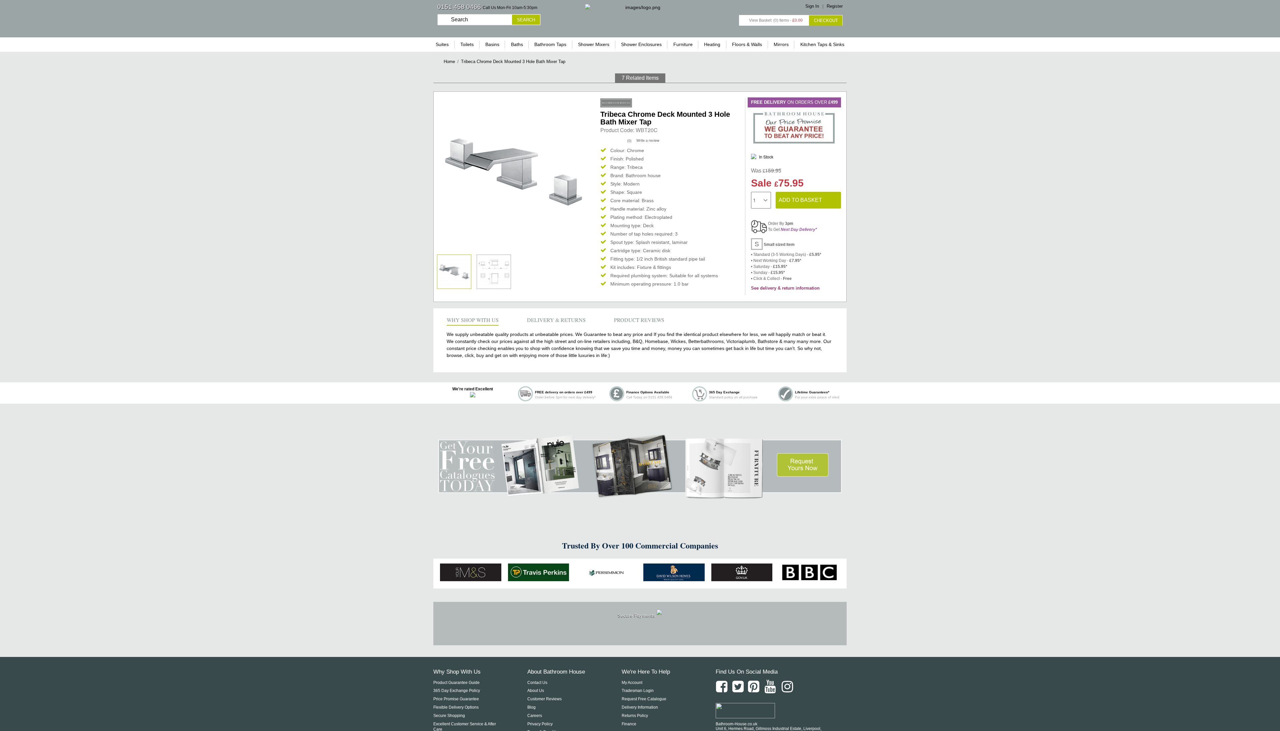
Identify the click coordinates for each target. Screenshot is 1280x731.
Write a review (647, 140)
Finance (629, 724)
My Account (632, 683)
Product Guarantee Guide (456, 683)
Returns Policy (635, 716)
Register (835, 6)
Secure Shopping (449, 716)
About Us (535, 691)
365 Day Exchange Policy (456, 691)
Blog (531, 707)
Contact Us (537, 683)
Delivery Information (640, 707)
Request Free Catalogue (644, 699)
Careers (534, 716)
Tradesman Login (638, 691)
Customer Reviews (544, 699)
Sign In (812, 6)
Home (449, 61)
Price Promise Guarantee (456, 699)
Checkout (826, 20)
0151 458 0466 (459, 6)
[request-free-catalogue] (640, 495)
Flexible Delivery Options (456, 707)
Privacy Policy (540, 724)
